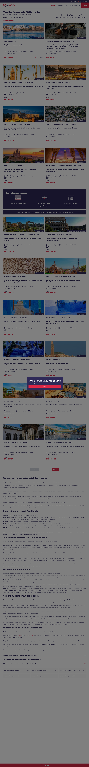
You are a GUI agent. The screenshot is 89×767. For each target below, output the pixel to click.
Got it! (44, 386)
